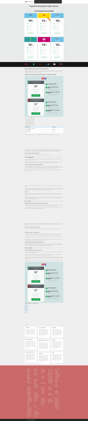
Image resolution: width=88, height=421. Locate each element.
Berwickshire (29, 377)
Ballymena (28, 369)
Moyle (42, 405)
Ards (35, 373)
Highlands (42, 372)
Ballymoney (28, 370)
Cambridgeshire (29, 388)
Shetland (56, 370)
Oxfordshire (49, 389)
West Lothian (57, 401)
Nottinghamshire (50, 382)
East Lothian (36, 395)
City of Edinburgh (29, 399)
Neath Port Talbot (50, 371)
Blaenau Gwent (29, 378)
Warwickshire (57, 397)
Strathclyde (56, 381)
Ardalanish (28, 327)
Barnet (28, 373)
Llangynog (54, 327)
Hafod (53, 352)
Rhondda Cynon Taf (51, 400)
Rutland (49, 402)
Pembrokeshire (50, 393)
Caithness (28, 387)
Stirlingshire (56, 379)
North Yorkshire (50, 379)
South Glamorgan (57, 374)
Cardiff (28, 390)
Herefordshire (43, 370)
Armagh (35, 375)
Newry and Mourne (50, 373)
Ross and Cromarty (51, 401)
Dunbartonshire (36, 386)
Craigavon (28, 415)
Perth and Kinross (50, 394)
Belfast (28, 375)
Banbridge (28, 371)
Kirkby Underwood (29, 339)
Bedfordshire (29, 374)
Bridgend (28, 380)
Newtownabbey (50, 374)
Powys (49, 395)
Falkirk (35, 405)
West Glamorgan (57, 400)
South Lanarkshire (57, 375)
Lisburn (42, 393)
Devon (35, 381)
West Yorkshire (57, 404)
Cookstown (28, 405)
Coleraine (28, 403)
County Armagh (29, 408)
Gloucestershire (36, 412)
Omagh (49, 386)
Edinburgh (35, 400)
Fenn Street (26, 308)
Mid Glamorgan (43, 401)
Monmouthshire (43, 403)
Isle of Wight (43, 378)
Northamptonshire (50, 380)
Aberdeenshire (36, 369)
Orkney (49, 387)
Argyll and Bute (36, 374)
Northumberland (50, 381)
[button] (63, 1)
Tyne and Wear (57, 393)
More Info (31, 33)
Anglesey (35, 370)
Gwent (35, 415)
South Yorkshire (57, 376)
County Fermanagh (29, 411)
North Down (50, 377)
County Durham (29, 410)
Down (35, 383)
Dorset (35, 382)
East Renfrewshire (36, 396)
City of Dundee (29, 398)
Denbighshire (36, 379)
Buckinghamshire (29, 382)
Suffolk (56, 382)
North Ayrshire (50, 376)
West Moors (26, 310)
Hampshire (42, 369)
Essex (35, 401)
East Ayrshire (36, 392)
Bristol (28, 381)
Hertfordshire (43, 371)
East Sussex (36, 399)
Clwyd (28, 402)
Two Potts (41, 353)
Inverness (42, 377)
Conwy (28, 404)
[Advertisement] (44, 142)
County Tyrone (29, 414)
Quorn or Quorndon (42, 327)
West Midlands (57, 402)
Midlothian (42, 402)
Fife (34, 406)
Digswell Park (26, 309)
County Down (29, 409)
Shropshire (56, 371)
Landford (53, 340)
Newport (49, 372)
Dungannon (35, 387)
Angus (35, 371)
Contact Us (46, 1)
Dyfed (35, 388)
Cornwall (28, 406)
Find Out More (36, 95)
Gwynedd (35, 416)
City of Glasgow (29, 400)
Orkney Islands (50, 388)
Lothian (42, 394)
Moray (42, 404)
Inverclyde (42, 376)
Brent (28, 379)
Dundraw (26, 306)
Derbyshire (35, 380)
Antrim (35, 372)
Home (42, 1)
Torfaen (56, 392)
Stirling (56, 378)
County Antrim (29, 407)
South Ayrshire (57, 373)
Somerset (56, 372)
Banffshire (28, 372)
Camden (28, 389)
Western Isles (57, 405)
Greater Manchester (37, 414)
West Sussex (57, 403)
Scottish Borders (57, 369)
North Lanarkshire (50, 378)
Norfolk (49, 375)
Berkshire (28, 376)
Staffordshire (57, 377)
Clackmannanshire (29, 401)
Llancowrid (26, 307)
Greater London (36, 413)
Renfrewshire (50, 399)
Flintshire (35, 407)
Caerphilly (28, 386)
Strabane (56, 380)
